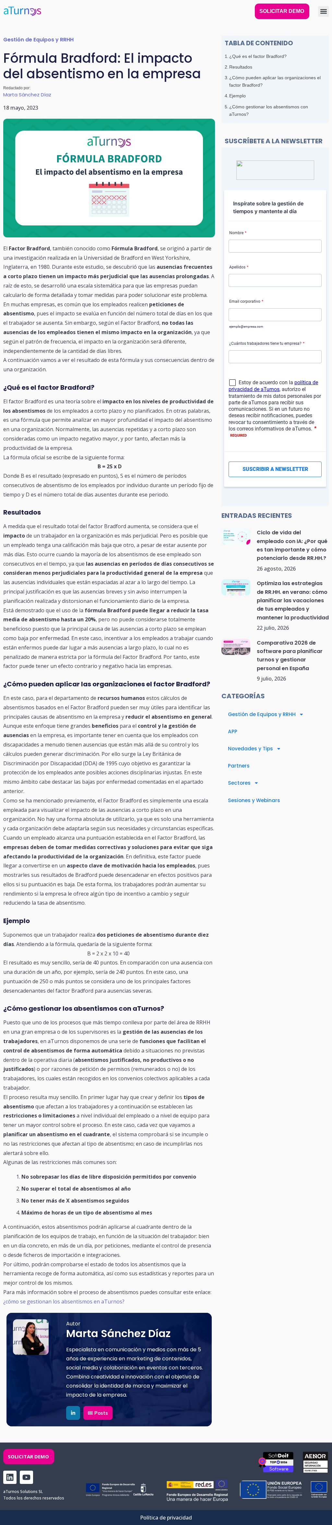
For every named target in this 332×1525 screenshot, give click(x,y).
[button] (323, 11)
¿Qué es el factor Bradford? (258, 56)
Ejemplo (238, 95)
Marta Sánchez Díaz (27, 94)
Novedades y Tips (250, 748)
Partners (239, 765)
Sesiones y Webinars (254, 800)
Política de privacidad (166, 1517)
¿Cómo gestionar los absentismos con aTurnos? (268, 110)
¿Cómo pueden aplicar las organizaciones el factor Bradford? (275, 81)
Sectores (239, 782)
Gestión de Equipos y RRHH (38, 39)
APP (232, 731)
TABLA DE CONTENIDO (259, 43)
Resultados (240, 67)
